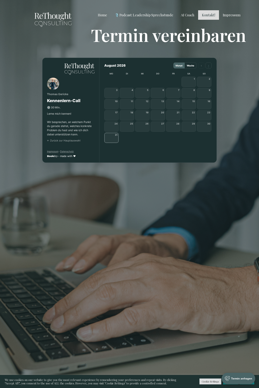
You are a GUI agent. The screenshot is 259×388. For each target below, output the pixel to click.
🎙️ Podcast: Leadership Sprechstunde (144, 15)
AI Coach (187, 15)
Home (102, 15)
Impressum (231, 15)
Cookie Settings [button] (210, 381)
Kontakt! (208, 15)
